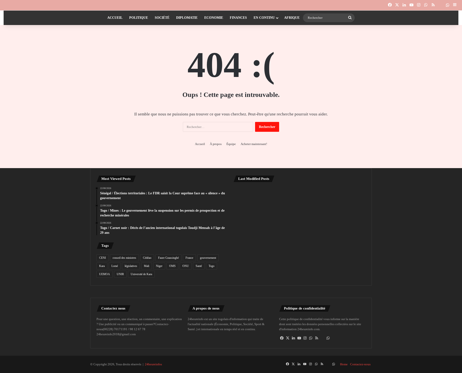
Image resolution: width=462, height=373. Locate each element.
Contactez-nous (360, 364)
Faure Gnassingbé (168, 257)
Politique (138, 17)
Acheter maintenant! (254, 144)
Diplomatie (187, 17)
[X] (288, 338)
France (189, 257)
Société (162, 17)
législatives (131, 266)
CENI (102, 257)
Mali (146, 266)
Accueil (114, 17)
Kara (102, 266)
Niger (159, 266)
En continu (264, 17)
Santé (199, 266)
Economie (213, 17)
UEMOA (104, 274)
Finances (238, 17)
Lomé (114, 266)
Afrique (292, 17)
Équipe (231, 144)
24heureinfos (153, 364)
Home (344, 364)
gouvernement (208, 257)
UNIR (120, 274)
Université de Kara (141, 274)
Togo (211, 266)
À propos (216, 144)
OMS (172, 266)
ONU (185, 266)
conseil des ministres (124, 257)
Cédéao (147, 257)
